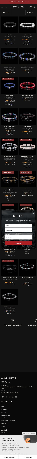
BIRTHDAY (7, 234)
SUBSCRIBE (18, 243)
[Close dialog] (33, 212)
